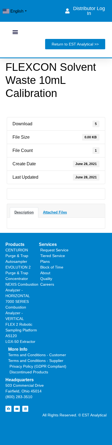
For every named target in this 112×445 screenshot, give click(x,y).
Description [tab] (24, 212)
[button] (15, 31)
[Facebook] (8, 409)
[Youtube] (17, 409)
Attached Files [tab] (55, 212)
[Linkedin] (25, 409)
